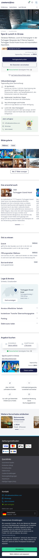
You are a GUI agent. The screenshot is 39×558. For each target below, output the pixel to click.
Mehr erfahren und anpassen (19, 554)
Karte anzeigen (10, 300)
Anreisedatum (12, 343)
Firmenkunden (6, 468)
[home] (14, 2)
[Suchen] (36, 2)
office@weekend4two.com (12, 123)
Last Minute (22, 7)
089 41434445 (8, 129)
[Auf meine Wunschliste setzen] (36, 12)
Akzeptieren (20, 549)
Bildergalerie (33, 27)
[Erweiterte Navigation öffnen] (37, 7)
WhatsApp (8, 126)
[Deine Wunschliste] (32, 2)
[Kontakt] (29, 2)
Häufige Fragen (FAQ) (9, 481)
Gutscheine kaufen (8, 462)
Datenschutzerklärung (8, 535)
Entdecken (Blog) (7, 465)
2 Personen (27, 345)
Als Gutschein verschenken (19, 65)
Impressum (5, 479)
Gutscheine (13, 7)
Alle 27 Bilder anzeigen (19, 171)
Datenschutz (6, 471)
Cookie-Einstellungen (9, 473)
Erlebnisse (4, 7)
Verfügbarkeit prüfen (19, 59)
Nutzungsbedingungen (9, 476)
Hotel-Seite (23, 298)
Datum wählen (12, 345)
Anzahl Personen (29, 343)
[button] (10, 366)
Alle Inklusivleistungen (9, 359)
